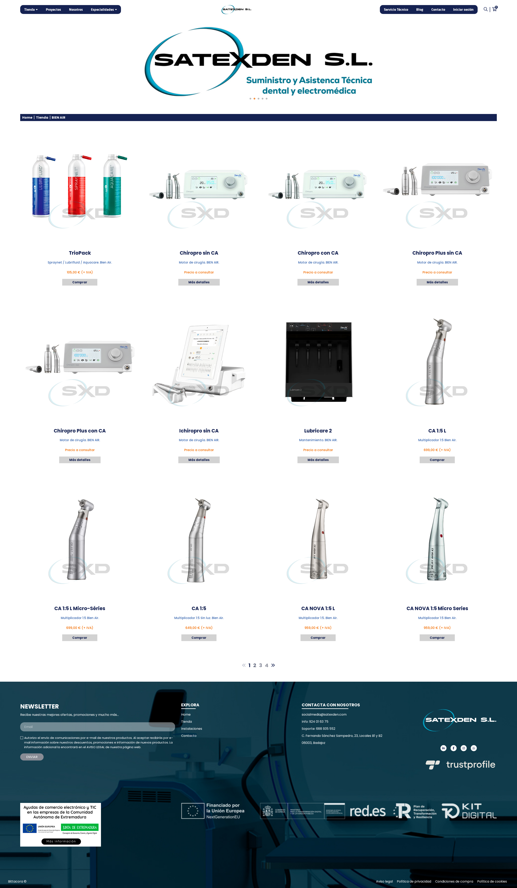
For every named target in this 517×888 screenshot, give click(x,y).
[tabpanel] (258, 61)
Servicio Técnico (396, 9)
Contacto (438, 9)
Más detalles (199, 282)
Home (27, 117)
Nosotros (76, 9)
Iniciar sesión (463, 9)
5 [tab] (267, 99)
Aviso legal (384, 881)
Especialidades (102, 9)
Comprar (79, 282)
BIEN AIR (58, 117)
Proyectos (53, 9)
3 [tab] (258, 99)
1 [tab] (250, 99)
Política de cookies (492, 881)
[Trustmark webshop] (50, 782)
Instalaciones (191, 728)
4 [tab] (263, 99)
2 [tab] (254, 99)
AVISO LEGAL (96, 747)
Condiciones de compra (454, 881)
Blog (419, 9)
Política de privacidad (414, 881)
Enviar (32, 757)
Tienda (29, 9)
